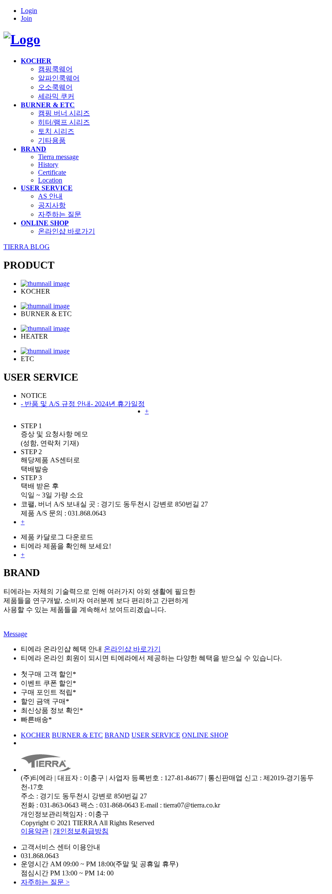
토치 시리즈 (56, 131)
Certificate (52, 172)
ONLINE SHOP (45, 223)
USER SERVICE (47, 188)
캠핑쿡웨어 (55, 69)
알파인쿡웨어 (59, 78)
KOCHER (36, 60)
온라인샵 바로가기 (66, 231)
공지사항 (52, 205)
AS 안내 (50, 196)
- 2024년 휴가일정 (118, 403)
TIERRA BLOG (26, 246)
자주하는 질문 (59, 214)
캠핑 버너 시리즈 (64, 113)
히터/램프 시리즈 (64, 122)
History (48, 164)
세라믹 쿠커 (56, 96)
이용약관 (34, 831)
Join (26, 18)
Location (50, 180)
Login (29, 10)
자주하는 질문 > (45, 882)
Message (15, 634)
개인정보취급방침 (81, 831)
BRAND (33, 149)
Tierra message (58, 156)
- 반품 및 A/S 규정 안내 (56, 403)
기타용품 (52, 140)
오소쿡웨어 (55, 87)
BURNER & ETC (48, 105)
